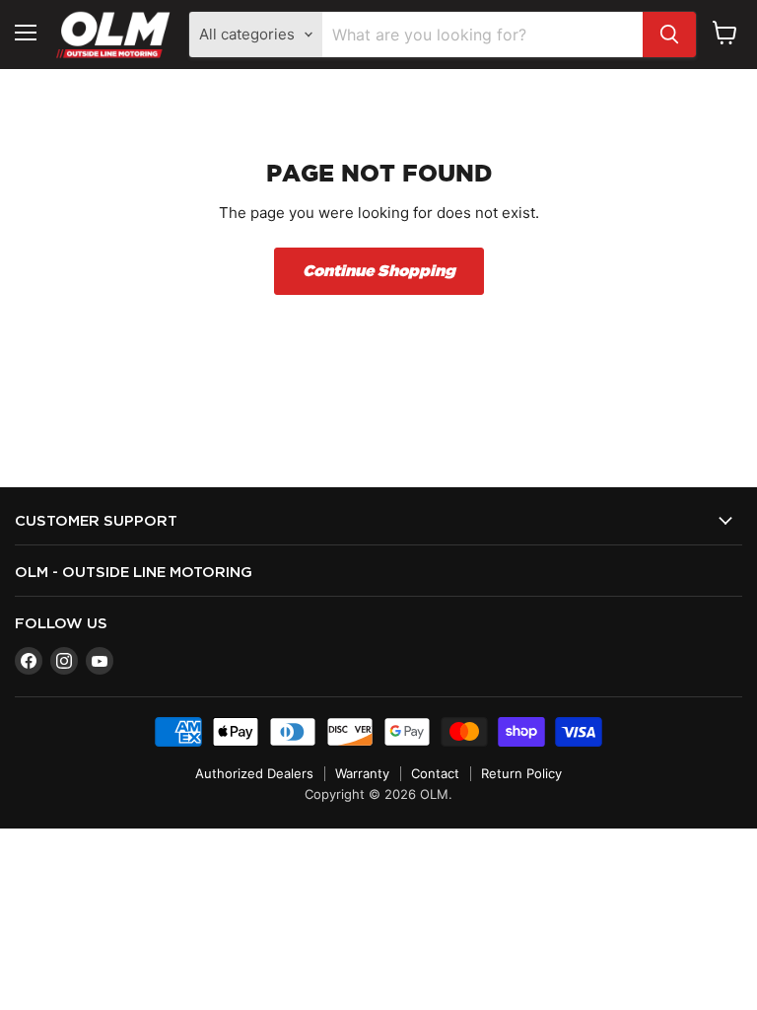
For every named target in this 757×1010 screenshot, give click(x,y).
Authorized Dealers (254, 773)
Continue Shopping (379, 271)
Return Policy (521, 773)
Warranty (362, 773)
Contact (435, 773)
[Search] (669, 34)
